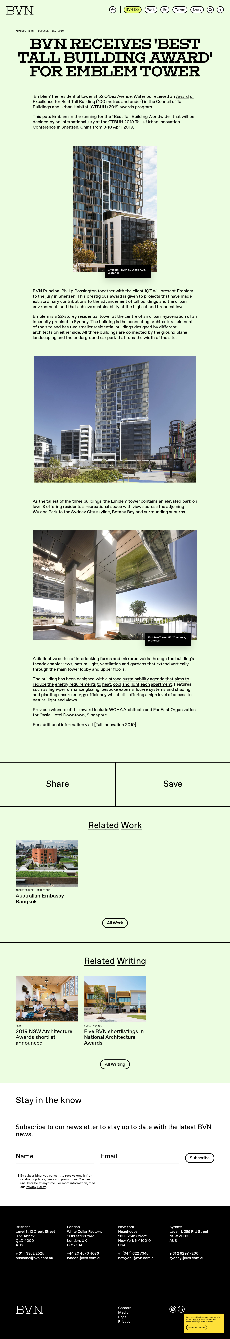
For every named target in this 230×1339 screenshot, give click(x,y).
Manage (196, 1319)
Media (123, 1312)
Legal (123, 1317)
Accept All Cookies (196, 1327)
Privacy (124, 1321)
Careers (124, 1307)
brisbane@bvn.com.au (34, 1258)
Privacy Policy (36, 1187)
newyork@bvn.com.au (137, 1258)
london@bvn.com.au (84, 1258)
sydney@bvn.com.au (186, 1258)
